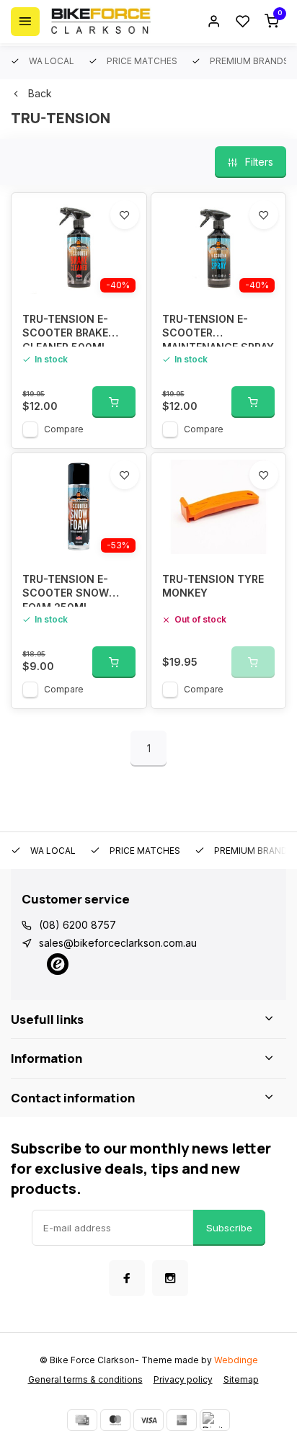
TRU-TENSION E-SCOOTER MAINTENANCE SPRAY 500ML (218, 330)
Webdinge (236, 1360)
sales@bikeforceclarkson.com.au (118, 943)
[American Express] (182, 1420)
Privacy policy (183, 1379)
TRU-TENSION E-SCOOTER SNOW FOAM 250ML (65, 590)
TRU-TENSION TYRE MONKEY (213, 586)
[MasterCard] (115, 1420)
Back (40, 93)
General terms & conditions (85, 1379)
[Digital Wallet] (215, 1420)
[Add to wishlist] (124, 214)
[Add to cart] (114, 402)
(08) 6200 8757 (77, 925)
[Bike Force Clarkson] (100, 21)
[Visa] (148, 1420)
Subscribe (229, 1228)
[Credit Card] (82, 1420)
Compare (64, 429)
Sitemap (241, 1379)
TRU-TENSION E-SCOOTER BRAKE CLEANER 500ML (65, 330)
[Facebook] (127, 1278)
